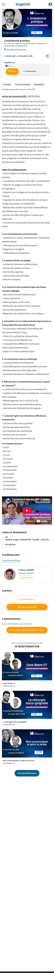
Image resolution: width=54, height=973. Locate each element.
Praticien (7, 84)
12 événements (26, 577)
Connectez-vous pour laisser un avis (27, 630)
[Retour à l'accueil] (23, 4)
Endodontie (39, 84)
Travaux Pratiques (22, 84)
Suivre (13, 71)
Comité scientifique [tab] (11, 560)
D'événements (30, 71)
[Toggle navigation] (3, 4)
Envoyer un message (27, 607)
